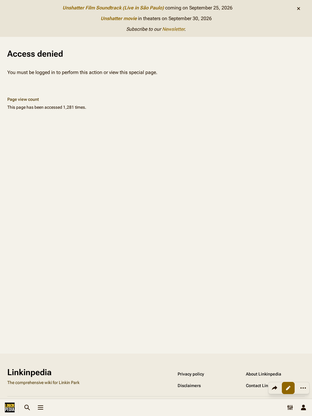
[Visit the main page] (10, 407)
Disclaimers (189, 385)
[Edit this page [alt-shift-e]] (288, 388)
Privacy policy (191, 374)
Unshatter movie (119, 18)
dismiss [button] (298, 8)
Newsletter (173, 29)
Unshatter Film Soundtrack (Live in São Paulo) (113, 8)
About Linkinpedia (263, 374)
